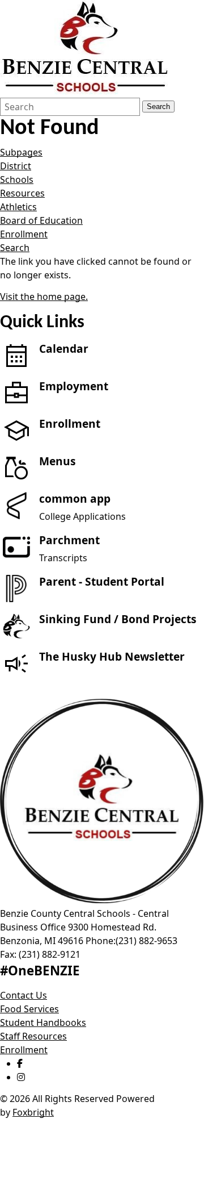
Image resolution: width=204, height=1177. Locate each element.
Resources (22, 193)
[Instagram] (21, 1077)
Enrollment (24, 234)
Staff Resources (33, 1036)
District (15, 166)
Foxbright (33, 1112)
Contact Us (23, 995)
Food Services (29, 1009)
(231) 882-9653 (146, 940)
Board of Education (41, 220)
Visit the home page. (44, 296)
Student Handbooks (43, 1022)
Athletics (18, 207)
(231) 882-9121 (49, 954)
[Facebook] (20, 1063)
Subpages (21, 152)
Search (158, 106)
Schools (16, 179)
